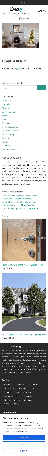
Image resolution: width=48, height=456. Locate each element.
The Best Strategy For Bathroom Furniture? (21, 208)
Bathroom (6, 100)
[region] (24, 435)
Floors (4, 119)
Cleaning (6, 108)
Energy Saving (8, 112)
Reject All (24, 451)
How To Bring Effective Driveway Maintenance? (24, 334)
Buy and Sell (7, 104)
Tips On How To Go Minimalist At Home (19, 202)
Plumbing (6, 145)
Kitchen (5, 138)
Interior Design (9, 134)
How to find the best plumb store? (17, 199)
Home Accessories (10, 127)
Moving (5, 142)
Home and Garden (10, 130)
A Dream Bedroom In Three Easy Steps (19, 205)
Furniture (6, 123)
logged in (18, 68)
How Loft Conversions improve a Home (19, 196)
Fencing (5, 115)
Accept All (24, 437)
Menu (43, 10)
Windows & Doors (10, 149)
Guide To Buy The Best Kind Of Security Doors (22, 265)
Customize (24, 444)
